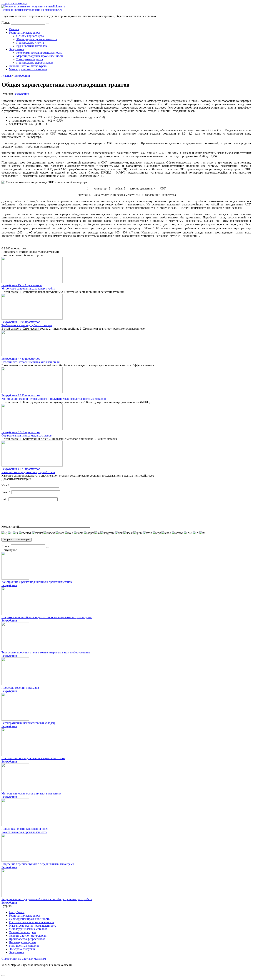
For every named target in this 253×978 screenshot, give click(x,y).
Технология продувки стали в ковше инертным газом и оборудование (45, 652)
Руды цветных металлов (31, 46)
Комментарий (10, 526)
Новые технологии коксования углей (25, 828)
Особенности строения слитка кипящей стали (30, 362)
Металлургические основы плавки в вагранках (31, 793)
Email (6, 492)
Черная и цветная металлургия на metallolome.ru (31, 9)
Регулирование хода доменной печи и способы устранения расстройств (46, 899)
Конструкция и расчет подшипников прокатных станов (36, 581)
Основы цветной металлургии (28, 66)
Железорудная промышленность (36, 39)
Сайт (4, 499)
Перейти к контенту (14, 3)
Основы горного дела (30, 35)
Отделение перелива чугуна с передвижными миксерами (37, 864)
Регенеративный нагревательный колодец (28, 722)
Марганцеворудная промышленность (39, 56)
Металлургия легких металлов (28, 69)
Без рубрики (21, 93)
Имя (5, 485)
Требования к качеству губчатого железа (26, 325)
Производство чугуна (30, 42)
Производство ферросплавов (34, 62)
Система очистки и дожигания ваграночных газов (33, 758)
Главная (14, 29)
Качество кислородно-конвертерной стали (28, 472)
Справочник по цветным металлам (23, 958)
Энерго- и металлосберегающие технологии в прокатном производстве (46, 617)
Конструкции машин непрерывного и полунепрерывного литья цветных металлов (53, 398)
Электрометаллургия (29, 59)
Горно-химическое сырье (24, 32)
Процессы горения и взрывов (20, 687)
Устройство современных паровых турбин (28, 288)
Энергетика (16, 49)
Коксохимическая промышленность (39, 52)
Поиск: (6, 22)
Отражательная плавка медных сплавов (26, 435)
